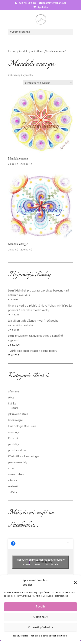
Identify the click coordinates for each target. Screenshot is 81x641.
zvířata (12, 492)
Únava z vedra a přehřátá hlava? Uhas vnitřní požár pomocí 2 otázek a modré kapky (40, 308)
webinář (13, 486)
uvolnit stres (16, 474)
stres (11, 468)
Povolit (40, 606)
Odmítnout (40, 617)
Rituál (14, 408)
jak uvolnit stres (18, 414)
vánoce (12, 480)
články (12, 403)
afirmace (13, 391)
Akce (11, 397)
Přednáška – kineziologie (23, 456)
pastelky (13, 444)
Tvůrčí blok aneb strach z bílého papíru (32, 351)
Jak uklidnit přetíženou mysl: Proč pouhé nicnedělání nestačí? (33, 323)
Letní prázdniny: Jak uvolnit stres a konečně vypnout (35, 338)
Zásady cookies (20, 636)
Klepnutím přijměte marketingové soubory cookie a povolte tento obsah (41, 562)
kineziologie (15, 420)
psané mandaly (17, 462)
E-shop (12, 51)
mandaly (13, 432)
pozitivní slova (17, 450)
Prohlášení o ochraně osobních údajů (48, 636)
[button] (75, 583)
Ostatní (13, 438)
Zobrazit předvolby (40, 627)
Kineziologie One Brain (22, 426)
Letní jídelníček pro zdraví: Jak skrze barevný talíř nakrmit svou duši (38, 293)
